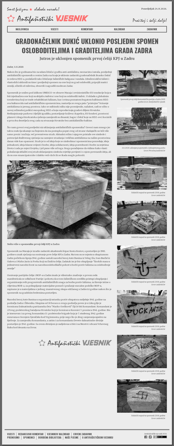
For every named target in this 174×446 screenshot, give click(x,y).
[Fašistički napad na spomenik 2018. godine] (142, 172)
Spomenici (29, 437)
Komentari (87, 29)
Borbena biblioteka (49, 437)
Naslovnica (22, 29)
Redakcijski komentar (31, 434)
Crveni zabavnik (82, 434)
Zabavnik (152, 29)
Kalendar (119, 29)
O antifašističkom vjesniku (97, 437)
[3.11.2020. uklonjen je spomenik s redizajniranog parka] (142, 126)
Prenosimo (13, 437)
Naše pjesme (72, 437)
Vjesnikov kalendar (58, 434)
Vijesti (54, 29)
